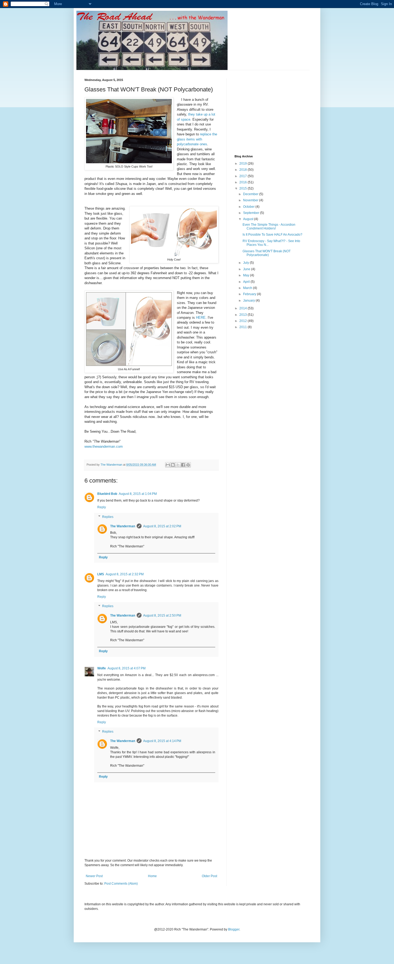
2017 (243, 176)
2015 (243, 188)
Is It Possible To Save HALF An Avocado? (272, 234)
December (251, 194)
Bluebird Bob (107, 494)
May (246, 275)
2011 (243, 327)
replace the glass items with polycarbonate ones (197, 139)
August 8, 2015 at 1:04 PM (138, 494)
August (248, 219)
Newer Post (94, 876)
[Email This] (167, 465)
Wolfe (101, 668)
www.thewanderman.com (103, 446)
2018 (243, 170)
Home (152, 876)
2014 (243, 308)
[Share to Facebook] (183, 465)
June (247, 269)
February (250, 294)
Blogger (233, 929)
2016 (243, 182)
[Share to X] (178, 465)
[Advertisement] (275, 111)
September (251, 213)
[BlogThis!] (173, 465)
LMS (100, 574)
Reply (101, 507)
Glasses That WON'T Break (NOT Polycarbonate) (267, 253)
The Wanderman (122, 526)
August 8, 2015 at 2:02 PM (162, 526)
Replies (107, 517)
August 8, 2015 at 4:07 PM (126, 668)
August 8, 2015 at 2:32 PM (125, 574)
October (249, 207)
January (249, 300)
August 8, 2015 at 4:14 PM (162, 741)
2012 (243, 321)
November (251, 200)
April (247, 282)
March (248, 288)
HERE (201, 318)
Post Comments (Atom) (121, 883)
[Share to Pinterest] (188, 465)
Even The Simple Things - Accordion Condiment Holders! (269, 226)
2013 (243, 315)
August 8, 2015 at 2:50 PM (162, 615)
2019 (243, 163)
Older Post (209, 876)
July (246, 263)
